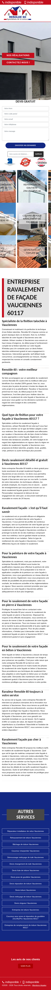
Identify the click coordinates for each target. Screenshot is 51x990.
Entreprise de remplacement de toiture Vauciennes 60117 (26, 926)
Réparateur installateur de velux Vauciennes (25, 831)
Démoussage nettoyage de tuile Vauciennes (25, 857)
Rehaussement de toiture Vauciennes (25, 838)
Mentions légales (39, 985)
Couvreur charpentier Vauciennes (25, 851)
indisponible (13, 2)
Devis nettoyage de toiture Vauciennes (25, 897)
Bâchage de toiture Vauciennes (25, 844)
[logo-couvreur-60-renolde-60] (17, 13)
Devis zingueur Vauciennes (25, 903)
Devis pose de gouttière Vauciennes (25, 877)
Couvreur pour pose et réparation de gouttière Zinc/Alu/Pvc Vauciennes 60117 (25, 917)
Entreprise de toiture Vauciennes (25, 910)
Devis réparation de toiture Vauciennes (26, 884)
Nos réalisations (18, 55)
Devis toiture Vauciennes (25, 890)
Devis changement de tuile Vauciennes (26, 864)
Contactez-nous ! (18, 62)
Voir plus (25, 966)
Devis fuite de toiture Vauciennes (25, 870)
